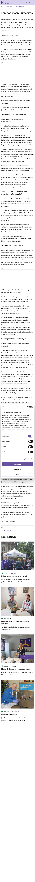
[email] (10, 530)
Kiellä (17, 474)
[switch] (30, 441)
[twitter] (5, 530)
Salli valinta (17, 469)
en (29, 2)
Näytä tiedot (26, 459)
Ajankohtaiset (9, 6)
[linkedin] (7, 530)
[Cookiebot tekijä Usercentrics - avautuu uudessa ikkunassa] (25, 407)
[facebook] (2, 530)
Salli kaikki (17, 464)
